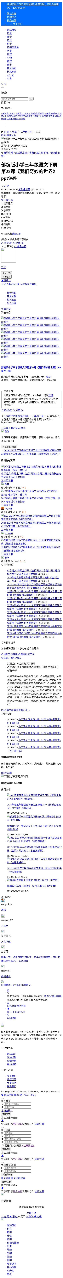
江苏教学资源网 (39, 1000)
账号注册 (6, 1178)
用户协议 (17, 1124)
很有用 (4, 926)
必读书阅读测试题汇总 (16, 710)
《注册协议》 (28, 1145)
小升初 (10, 75)
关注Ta (8, 273)
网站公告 (11, 13)
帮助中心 (11, 17)
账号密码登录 (18, 1178)
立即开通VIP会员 (12, 658)
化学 (9, 65)
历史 (9, 51)
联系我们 (11, 1086)
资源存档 (11, 1061)
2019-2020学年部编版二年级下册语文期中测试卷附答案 (32, 450)
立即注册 (39, 1124)
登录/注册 (6, 1182)
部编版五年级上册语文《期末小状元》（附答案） (32, 886)
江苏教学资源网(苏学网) (16, 416)
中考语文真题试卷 (52, 114)
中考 (9, 78)
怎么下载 (6, 941)
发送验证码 (7, 1174)
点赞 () (8, 243)
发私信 (7, 277)
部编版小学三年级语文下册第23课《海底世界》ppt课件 (29, 454)
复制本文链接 (10, 447)
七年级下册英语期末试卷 (42, 116)
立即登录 (6, 1114)
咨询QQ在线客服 (53, 996)
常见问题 (11, 296)
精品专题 (11, 72)
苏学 (6, 186)
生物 (9, 58)
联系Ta (7, 280)
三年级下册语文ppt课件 (16, 119)
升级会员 (8, 200)
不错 (3, 910)
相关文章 (11, 299)
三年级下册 (26, 132)
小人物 (8, 509)
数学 (9, 37)
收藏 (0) (19, 243)
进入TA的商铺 (11, 284)
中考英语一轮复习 (8, 114)
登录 (48, 377)
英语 (9, 40)
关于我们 (11, 1076)
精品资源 (11, 20)
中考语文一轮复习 (23, 114)
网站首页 (11, 30)
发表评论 (11, 303)
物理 (9, 61)
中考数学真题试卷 (25, 116)
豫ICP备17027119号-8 (25, 1095)
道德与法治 (13, 47)
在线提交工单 (28, 654)
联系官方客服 (29, 284)
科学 (9, 44)
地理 (9, 54)
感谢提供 (6, 976)
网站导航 (11, 1057)
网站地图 (8, 1095)
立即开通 (31, 1213)
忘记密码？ (7, 1110)
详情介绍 (11, 293)
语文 (9, 33)
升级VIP (16, 233)
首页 (6, 132)
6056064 (9, 533)
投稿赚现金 (10, 135)
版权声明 (11, 1079)
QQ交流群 (6, 773)
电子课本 (11, 68)
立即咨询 (6, 309)
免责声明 (11, 1083)
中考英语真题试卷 (37, 114)
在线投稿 (11, 1064)
